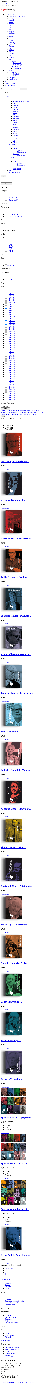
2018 (12, 327)
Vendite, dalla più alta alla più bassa (12, 410)
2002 (12, 294)
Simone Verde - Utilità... (13, 847)
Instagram (8, 1288)
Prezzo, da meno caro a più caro (22, 412)
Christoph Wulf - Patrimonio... (17, 886)
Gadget (9, 70)
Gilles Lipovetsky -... (11, 1001)
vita (10, 55)
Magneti (13, 72)
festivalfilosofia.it (10, 85)
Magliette (9, 59)
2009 (12, 308)
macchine (12, 24)
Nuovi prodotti (9, 1335)
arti (10, 29)
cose (10, 38)
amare (11, 37)
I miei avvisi (9, 1357)
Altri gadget (13, 79)
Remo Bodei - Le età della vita (17, 538)
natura (11, 40)
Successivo (9, 1276)
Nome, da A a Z (36, 410)
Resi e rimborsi (10, 1305)
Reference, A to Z (18, 414)
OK (3, 176)
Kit (6, 81)
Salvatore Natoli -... (11, 731)
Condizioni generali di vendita (14, 1301)
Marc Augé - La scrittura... (15, 461)
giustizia (11, 20)
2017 (12, 325)
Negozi (7, 1321)
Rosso (10, 265)
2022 (12, 352)
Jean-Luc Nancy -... (11, 1040)
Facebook (8, 1283)
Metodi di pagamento (12, 1303)
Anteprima (5, 469)
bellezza (11, 57)
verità (11, 27)
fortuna (11, 42)
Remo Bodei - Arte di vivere (15, 1255)
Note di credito (10, 1353)
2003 (12, 296)
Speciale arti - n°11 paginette (16, 1117)
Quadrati (16, 74)
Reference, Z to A (30, 414)
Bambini (13, 66)
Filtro (3, 416)
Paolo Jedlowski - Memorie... (16, 654)
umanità (11, 50)
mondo (11, 53)
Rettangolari (17, 76)
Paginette (9, 14)
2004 (12, 298)
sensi (10, 51)
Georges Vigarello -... (12, 1079)
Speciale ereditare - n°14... (15, 1163)
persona (11, 25)
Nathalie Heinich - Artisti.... (15, 963)
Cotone (12, 279)
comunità (12, 44)
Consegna (8, 1299)
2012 (12, 314)
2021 (12, 335)
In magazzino (15, 214)
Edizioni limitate (10, 83)
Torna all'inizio (6, 1279)
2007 (12, 304)
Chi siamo (8, 1315)
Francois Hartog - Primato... (16, 615)
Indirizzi (7, 1355)
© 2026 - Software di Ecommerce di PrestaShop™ (17, 1382)
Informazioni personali (12, 1347)
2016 (12, 323)
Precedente (9, 1268)
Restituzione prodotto (12, 1349)
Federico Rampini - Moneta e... (17, 770)
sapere (11, 48)
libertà (11, 22)
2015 (12, 321)
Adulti (12, 61)
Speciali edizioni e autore (17, 16)
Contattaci (8, 1319)
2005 (12, 300)
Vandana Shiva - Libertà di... (16, 808)
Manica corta (17, 63)
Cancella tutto (6, 183)
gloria (11, 35)
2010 (12, 310)
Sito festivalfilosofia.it (12, 1323)
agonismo (12, 31)
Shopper (11, 78)
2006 (12, 302)
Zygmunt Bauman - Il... (13, 500)
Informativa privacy (11, 1317)
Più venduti (8, 1337)
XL (11, 251)
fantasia (11, 46)
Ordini (7, 1351)
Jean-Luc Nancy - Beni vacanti (17, 693)
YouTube (8, 1287)
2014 (12, 319)
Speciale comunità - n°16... (15, 1209)
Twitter (7, 1285)
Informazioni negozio (8, 1379)
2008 (12, 306)
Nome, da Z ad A (6, 412)
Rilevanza (5, 408)
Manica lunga (17, 65)
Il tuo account (5, 1340)
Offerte (7, 1333)
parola (11, 18)
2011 (12, 312)
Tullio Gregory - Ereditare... (16, 577)
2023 (12, 377)
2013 (12, 316)
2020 (12, 333)
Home (7, 96)
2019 (12, 331)
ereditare (12, 33)
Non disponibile (15, 216)
